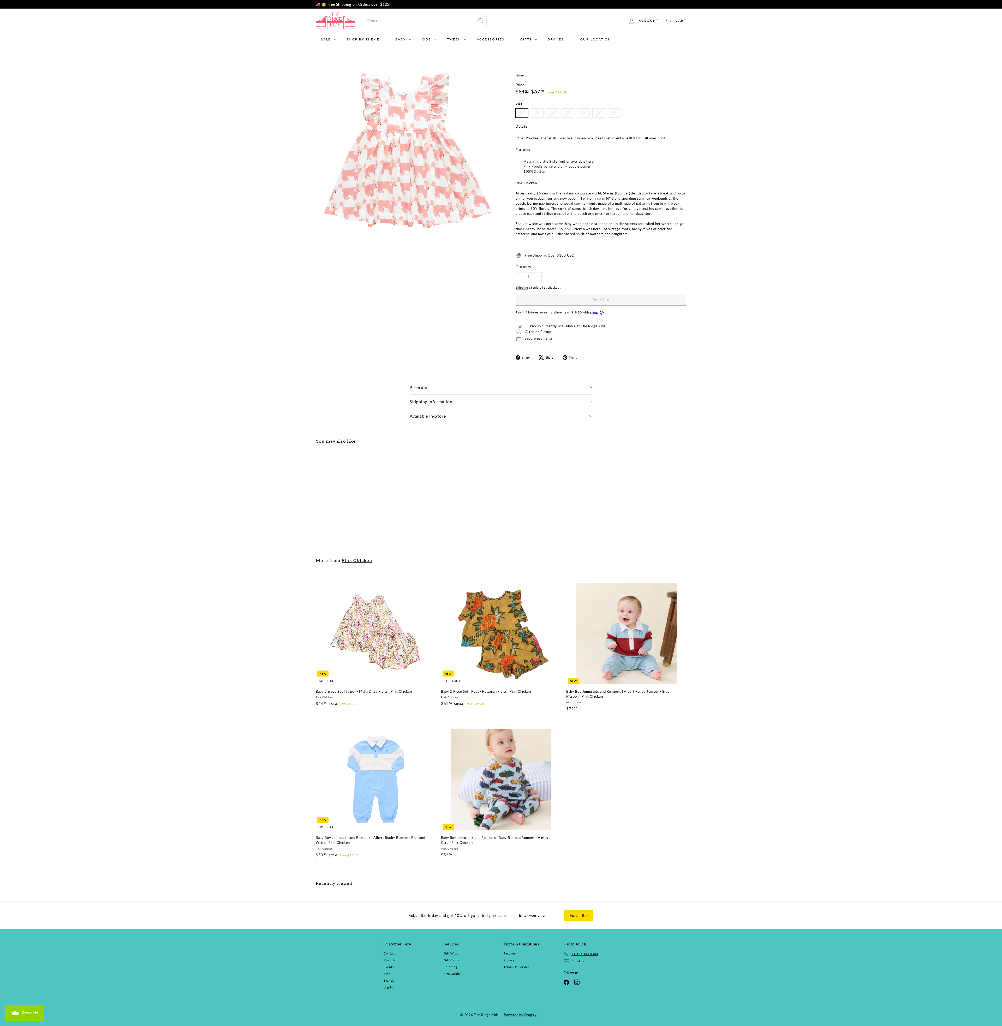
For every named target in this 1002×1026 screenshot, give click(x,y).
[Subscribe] (566, 545)
